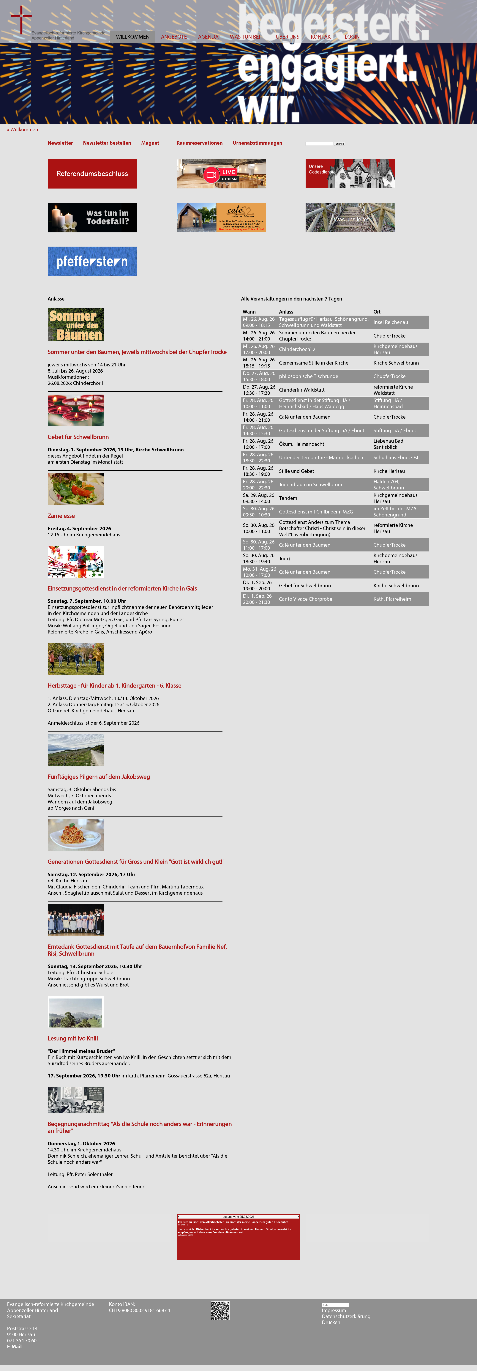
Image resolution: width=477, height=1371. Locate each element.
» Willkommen (24, 129)
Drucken (331, 1322)
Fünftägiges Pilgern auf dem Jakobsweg (99, 776)
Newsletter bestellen (107, 143)
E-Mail (14, 1347)
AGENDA (208, 37)
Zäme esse (61, 515)
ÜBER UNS (287, 37)
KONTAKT (322, 37)
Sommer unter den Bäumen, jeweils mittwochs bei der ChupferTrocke (137, 352)
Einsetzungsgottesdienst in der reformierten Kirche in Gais (122, 588)
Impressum (334, 1310)
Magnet (150, 143)
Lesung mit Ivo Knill (73, 1038)
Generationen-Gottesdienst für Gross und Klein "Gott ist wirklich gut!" (136, 861)
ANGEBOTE (174, 37)
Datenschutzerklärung (346, 1316)
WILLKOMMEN (133, 37)
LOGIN (352, 37)
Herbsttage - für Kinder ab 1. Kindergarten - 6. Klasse (114, 685)
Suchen (340, 143)
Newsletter (60, 143)
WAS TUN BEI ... (247, 37)
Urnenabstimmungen (257, 143)
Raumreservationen (200, 143)
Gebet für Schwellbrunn (78, 437)
